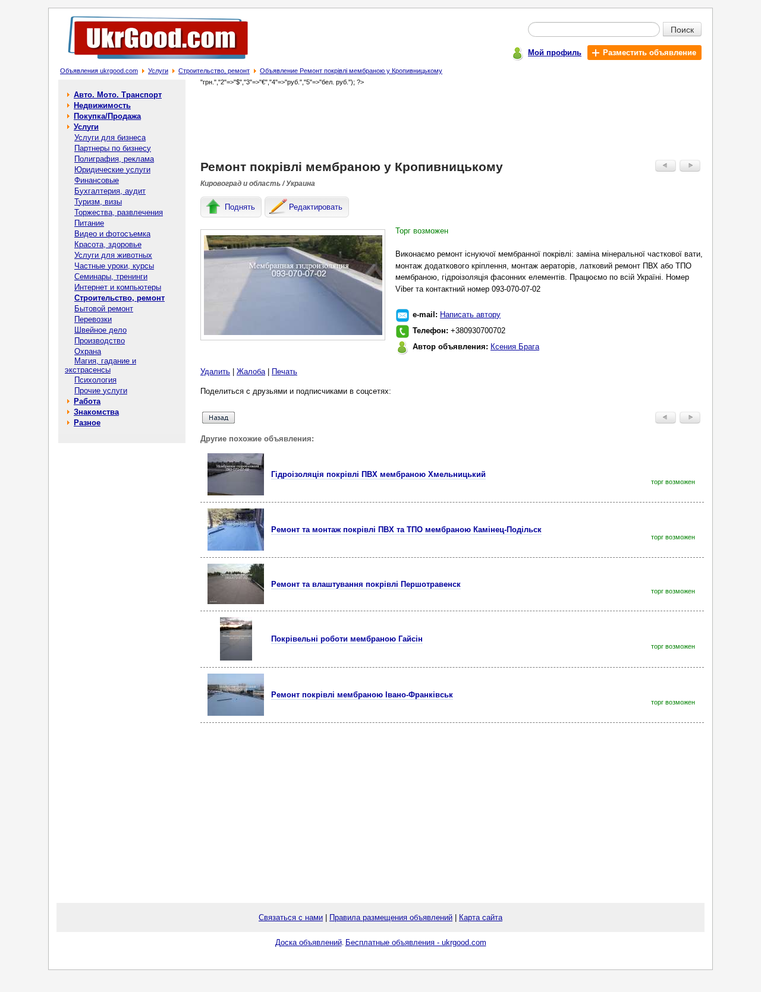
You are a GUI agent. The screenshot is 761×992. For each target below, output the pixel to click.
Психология (95, 379)
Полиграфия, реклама (114, 158)
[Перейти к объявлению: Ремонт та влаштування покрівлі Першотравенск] (235, 601)
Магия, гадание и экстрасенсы (100, 365)
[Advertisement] (452, 122)
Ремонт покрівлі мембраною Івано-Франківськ (362, 694)
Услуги (158, 70)
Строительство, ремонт (214, 70)
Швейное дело (100, 330)
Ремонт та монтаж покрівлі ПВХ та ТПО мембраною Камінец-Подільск (406, 529)
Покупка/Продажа (107, 116)
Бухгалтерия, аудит (110, 191)
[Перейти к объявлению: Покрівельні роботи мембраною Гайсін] (236, 657)
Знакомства (96, 411)
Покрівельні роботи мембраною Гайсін (347, 638)
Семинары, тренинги (110, 276)
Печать (284, 371)
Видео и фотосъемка (112, 233)
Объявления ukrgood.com (99, 70)
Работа (87, 401)
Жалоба (251, 371)
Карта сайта (480, 917)
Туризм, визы (98, 201)
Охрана (87, 351)
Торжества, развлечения (118, 212)
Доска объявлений (308, 942)
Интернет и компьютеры (117, 287)
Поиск (682, 29)
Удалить (215, 371)
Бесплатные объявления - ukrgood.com (415, 942)
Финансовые (96, 180)
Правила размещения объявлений (390, 917)
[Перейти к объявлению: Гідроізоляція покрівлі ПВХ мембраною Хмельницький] (235, 492)
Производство (99, 340)
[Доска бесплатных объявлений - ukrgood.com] (151, 61)
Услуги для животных (113, 255)
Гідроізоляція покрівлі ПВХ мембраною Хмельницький (378, 474)
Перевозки (93, 319)
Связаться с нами (291, 917)
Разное (87, 422)
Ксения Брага (514, 346)
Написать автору (470, 314)
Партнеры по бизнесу (112, 148)
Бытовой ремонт (103, 308)
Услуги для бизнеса (110, 137)
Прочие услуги (100, 390)
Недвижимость (102, 105)
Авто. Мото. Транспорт (118, 94)
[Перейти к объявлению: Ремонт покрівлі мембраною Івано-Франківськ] (235, 713)
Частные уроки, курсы (114, 265)
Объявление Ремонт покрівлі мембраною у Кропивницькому (351, 70)
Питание (89, 223)
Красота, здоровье (107, 244)
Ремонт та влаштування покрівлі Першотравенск (366, 584)
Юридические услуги (112, 169)
